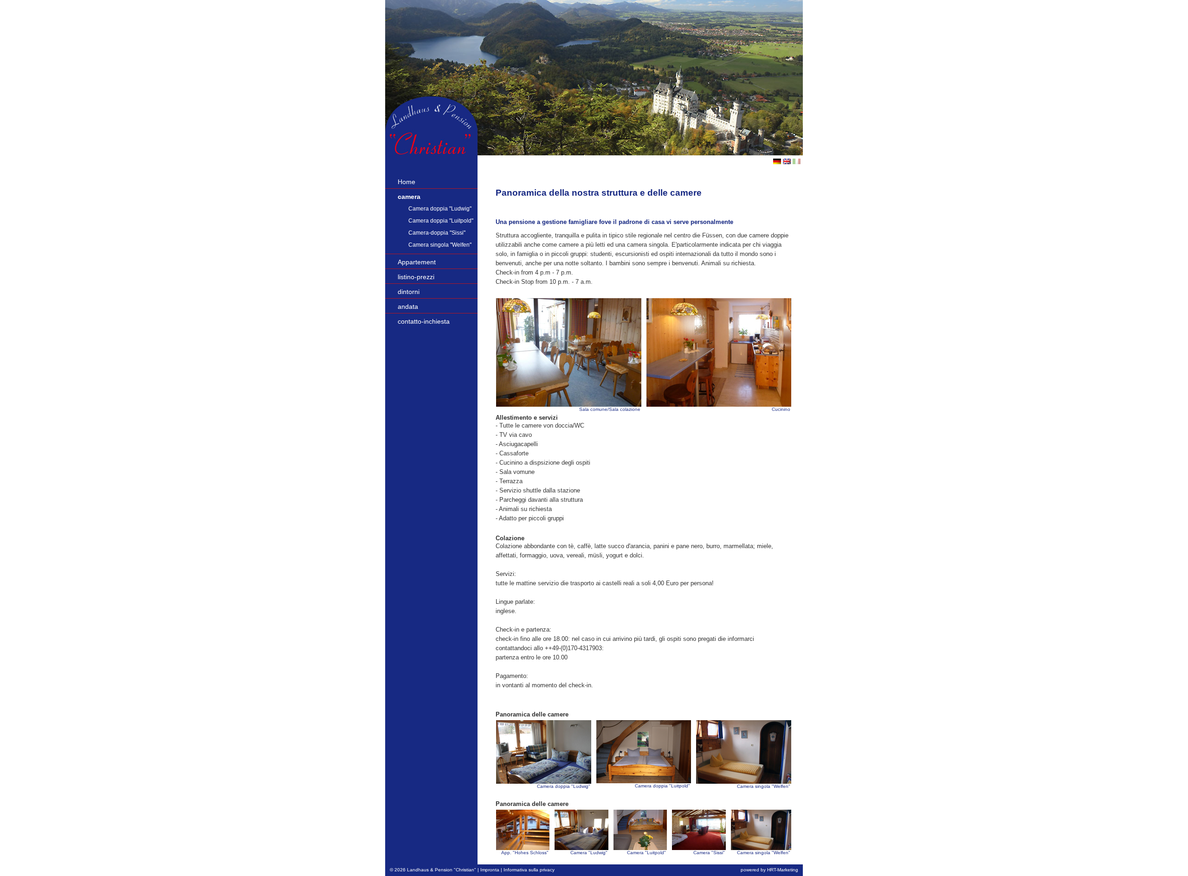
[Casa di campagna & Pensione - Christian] (431, 153)
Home (406, 181)
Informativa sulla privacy (529, 869)
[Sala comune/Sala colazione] (568, 352)
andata (408, 306)
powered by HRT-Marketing (769, 869)
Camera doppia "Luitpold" (440, 220)
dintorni (409, 291)
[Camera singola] (743, 752)
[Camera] (581, 830)
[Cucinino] (718, 352)
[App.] (522, 830)
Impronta (489, 869)
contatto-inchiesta (424, 321)
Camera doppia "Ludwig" (439, 208)
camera (409, 196)
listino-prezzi (416, 277)
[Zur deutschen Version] (777, 162)
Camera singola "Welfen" (439, 245)
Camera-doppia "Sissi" (436, 233)
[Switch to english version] (787, 162)
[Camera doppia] (543, 752)
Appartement (417, 262)
